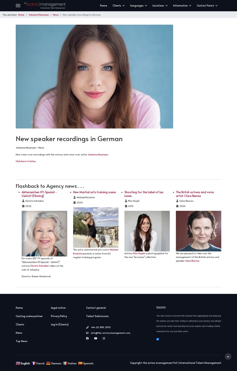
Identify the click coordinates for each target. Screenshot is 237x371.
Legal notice (58, 307)
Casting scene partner (29, 316)
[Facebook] (88, 338)
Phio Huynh (139, 253)
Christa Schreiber (39, 265)
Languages (136, 5)
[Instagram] (105, 338)
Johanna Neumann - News (30, 147)
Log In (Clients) (60, 324)
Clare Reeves (192, 260)
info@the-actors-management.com (110, 332)
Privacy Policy (59, 316)
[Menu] (18, 5)
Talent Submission (97, 316)
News (19, 332)
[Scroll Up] (228, 356)
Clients (117, 5)
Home (103, 5)
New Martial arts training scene (94, 192)
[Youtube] (96, 338)
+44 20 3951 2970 (101, 327)
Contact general (96, 307)
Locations (158, 5)
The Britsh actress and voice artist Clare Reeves (195, 193)
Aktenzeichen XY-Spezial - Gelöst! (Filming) (39, 193)
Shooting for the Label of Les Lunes (143, 193)
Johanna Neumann (98, 154)
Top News (21, 341)
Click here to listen (26, 161)
